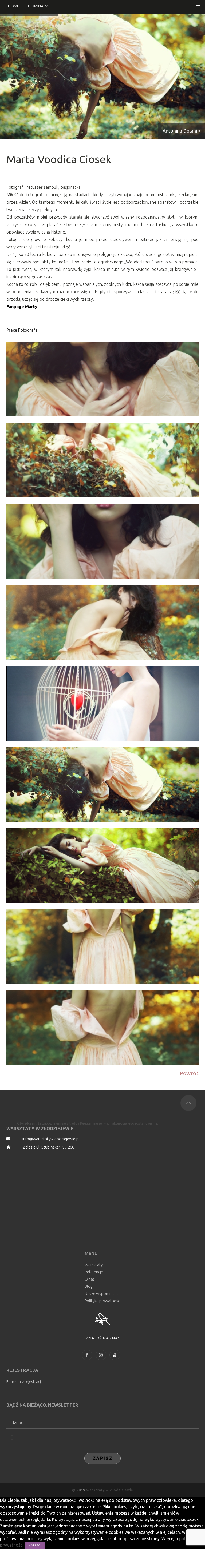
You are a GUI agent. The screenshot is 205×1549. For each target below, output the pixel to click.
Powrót (189, 1073)
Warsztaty (94, 1264)
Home (13, 6)
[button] (198, 7)
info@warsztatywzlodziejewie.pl (51, 1139)
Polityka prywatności (103, 1300)
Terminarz (37, 6)
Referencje (94, 1272)
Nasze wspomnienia (102, 1293)
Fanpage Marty (21, 306)
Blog (89, 1286)
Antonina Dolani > (182, 130)
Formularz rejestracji (24, 1381)
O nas (90, 1279)
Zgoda (34, 1545)
